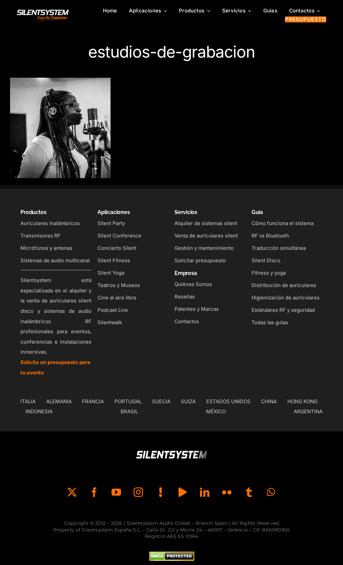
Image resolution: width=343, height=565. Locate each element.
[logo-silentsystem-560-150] (43, 11)
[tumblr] (248, 492)
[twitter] (72, 492)
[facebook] (94, 492)
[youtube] (116, 492)
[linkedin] (204, 492)
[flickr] (226, 492)
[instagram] (138, 492)
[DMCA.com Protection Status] (171, 556)
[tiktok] (160, 492)
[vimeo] (182, 492)
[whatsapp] (271, 492)
